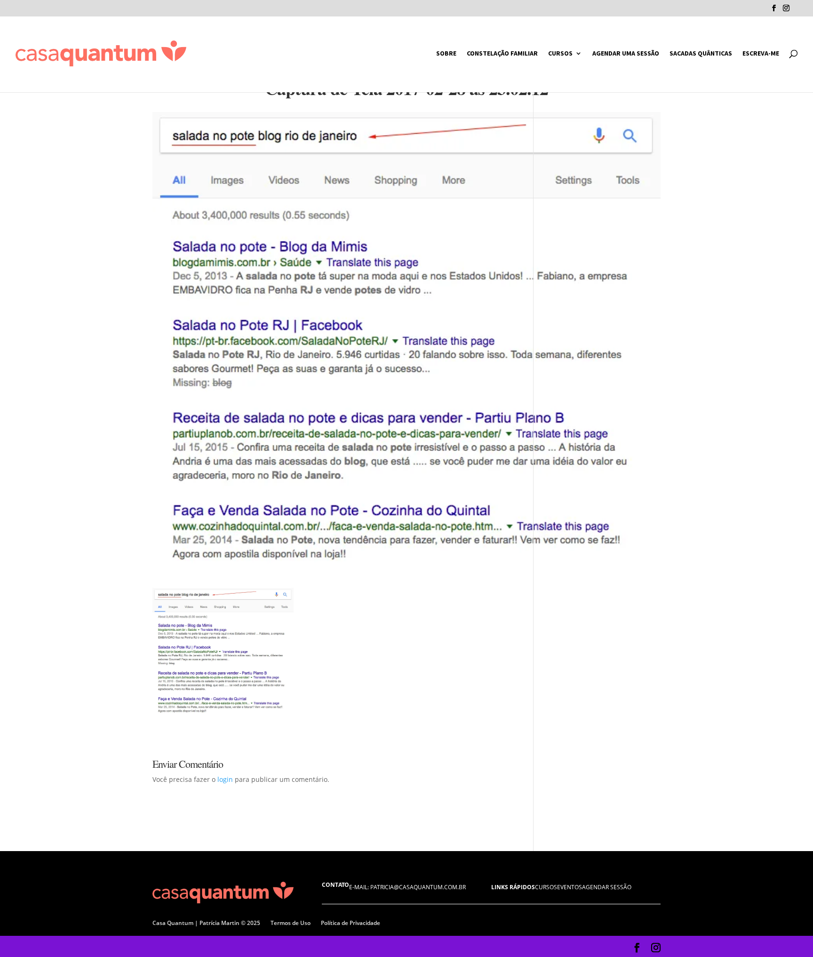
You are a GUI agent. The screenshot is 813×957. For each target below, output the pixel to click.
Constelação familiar (502, 53)
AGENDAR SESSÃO (606, 887)
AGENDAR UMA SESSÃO (625, 53)
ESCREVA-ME (760, 53)
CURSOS (560, 53)
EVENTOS (569, 887)
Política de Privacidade (350, 923)
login (225, 779)
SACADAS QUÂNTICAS (701, 53)
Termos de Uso (291, 923)
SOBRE (446, 53)
